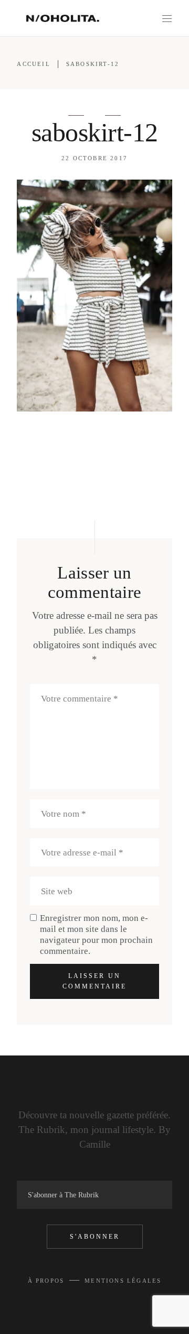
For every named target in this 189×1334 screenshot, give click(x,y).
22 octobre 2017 (94, 158)
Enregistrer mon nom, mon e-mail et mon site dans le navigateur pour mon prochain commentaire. (96, 934)
